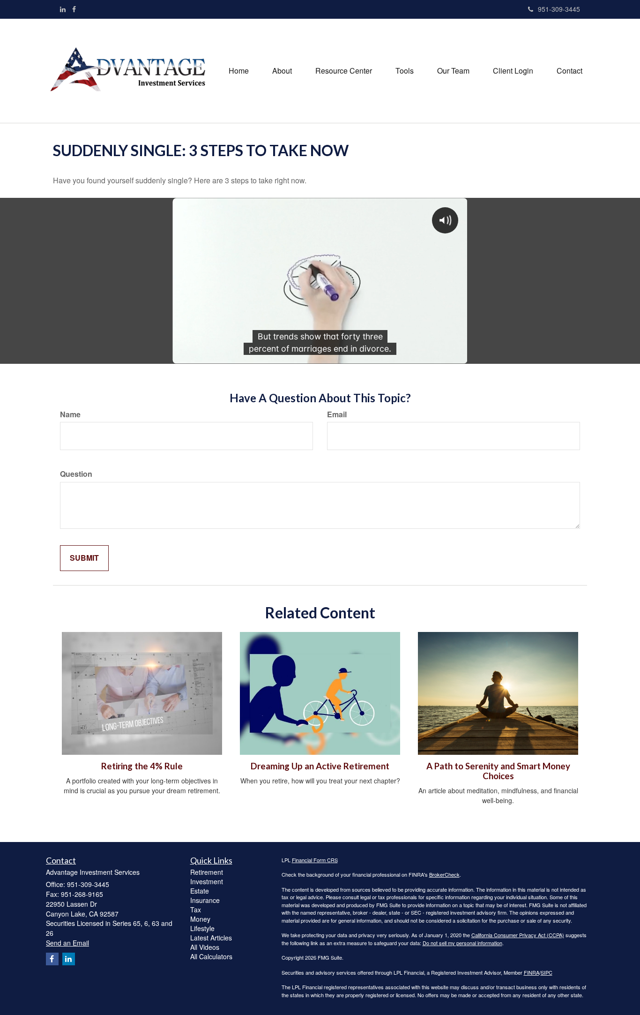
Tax (195, 909)
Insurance (205, 900)
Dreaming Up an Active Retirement (320, 766)
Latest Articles (211, 937)
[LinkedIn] (63, 9)
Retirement (206, 872)
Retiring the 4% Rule (142, 766)
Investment (206, 881)
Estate (199, 890)
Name (70, 414)
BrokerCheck (444, 874)
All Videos (204, 947)
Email (337, 414)
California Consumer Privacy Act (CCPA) (517, 935)
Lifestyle (202, 928)
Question (76, 474)
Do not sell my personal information (462, 943)
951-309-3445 (559, 9)
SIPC (546, 972)
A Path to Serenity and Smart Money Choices (498, 771)
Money (200, 919)
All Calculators (211, 956)
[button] (282, 70)
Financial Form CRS (315, 860)
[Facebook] (74, 9)
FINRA (531, 972)
